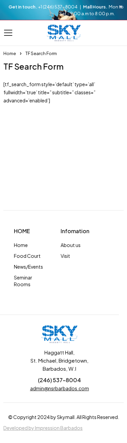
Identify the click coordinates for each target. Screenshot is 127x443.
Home (9, 53)
